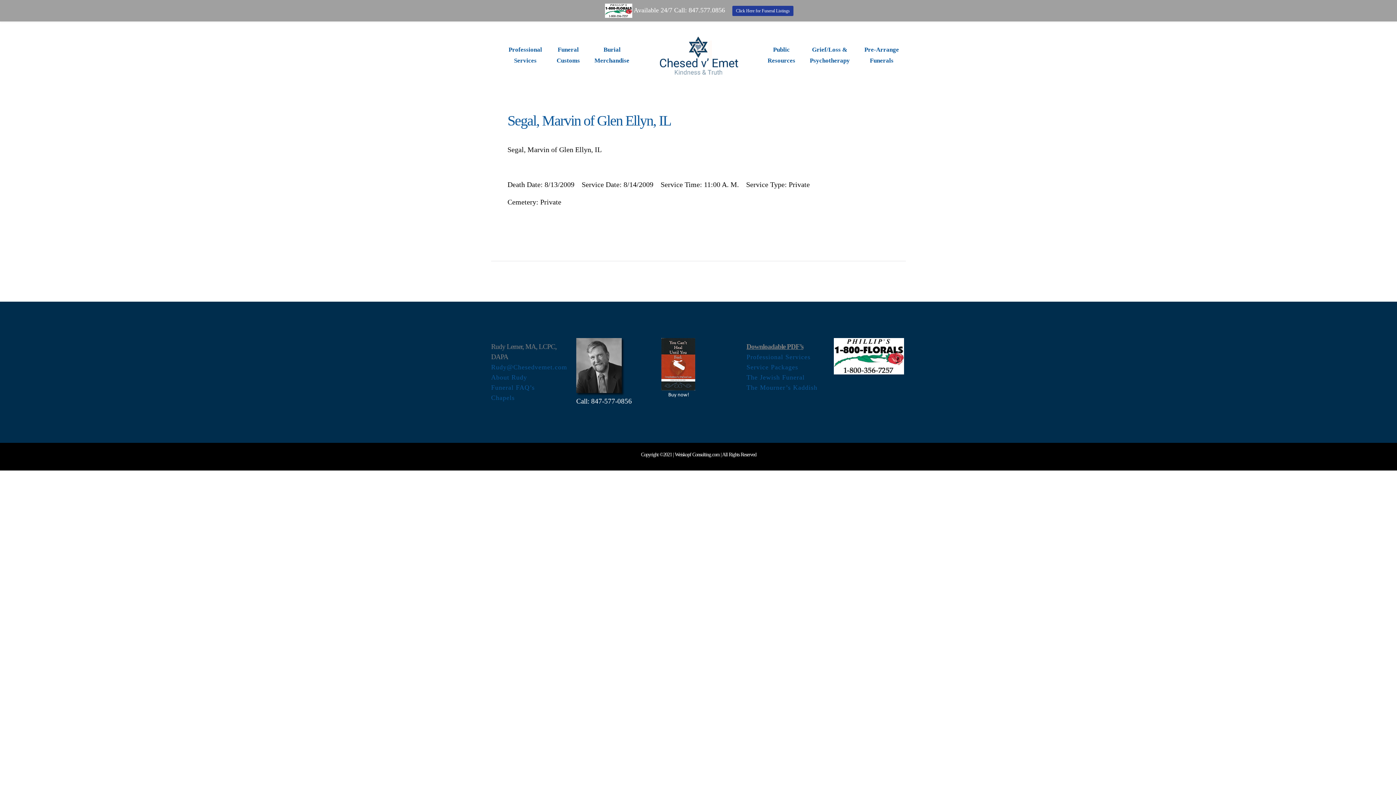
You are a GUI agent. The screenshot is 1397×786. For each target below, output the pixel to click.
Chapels (503, 397)
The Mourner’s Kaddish (782, 387)
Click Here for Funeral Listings (763, 10)
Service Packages (772, 367)
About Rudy (509, 377)
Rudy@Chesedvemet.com (529, 367)
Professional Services (779, 357)
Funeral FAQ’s (513, 387)
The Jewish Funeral (776, 377)
